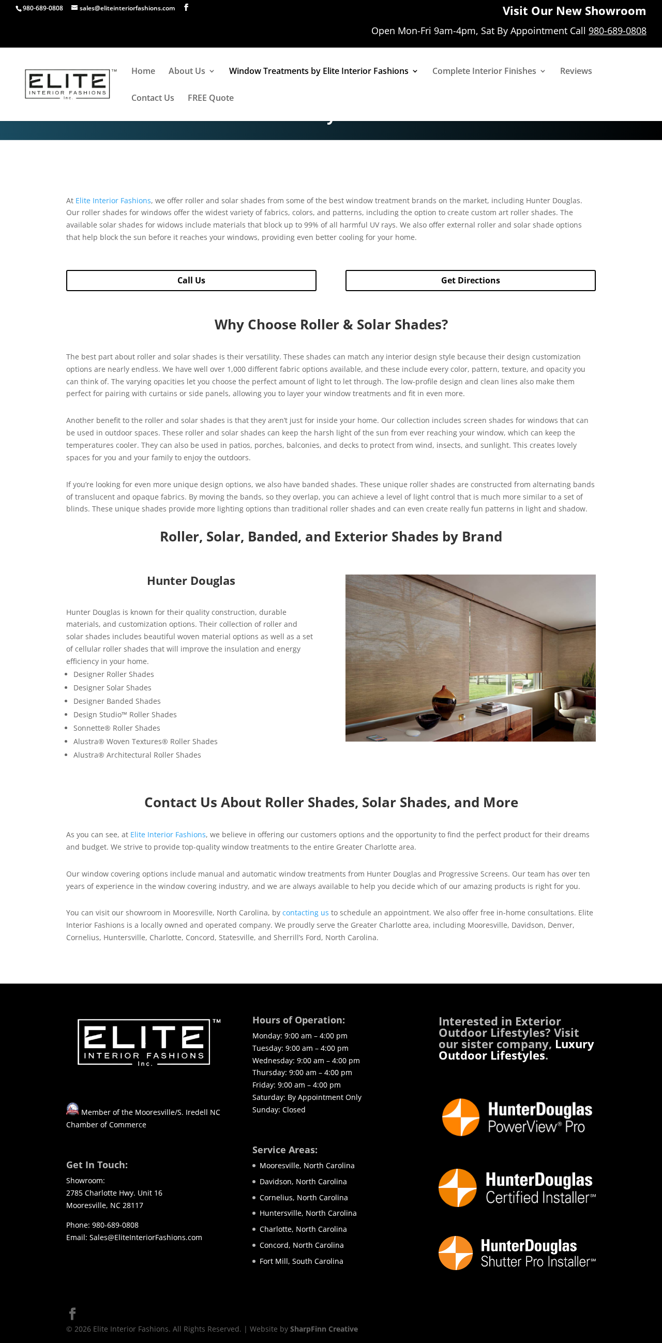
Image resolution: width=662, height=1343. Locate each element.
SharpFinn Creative (324, 1329)
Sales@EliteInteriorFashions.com (145, 1237)
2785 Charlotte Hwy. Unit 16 (114, 1193)
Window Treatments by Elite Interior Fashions (319, 72)
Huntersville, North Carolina (308, 1213)
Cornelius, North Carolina (304, 1197)
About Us (187, 72)
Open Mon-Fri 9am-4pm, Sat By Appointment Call (480, 31)
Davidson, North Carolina (303, 1181)
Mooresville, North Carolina (307, 1165)
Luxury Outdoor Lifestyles (516, 1049)
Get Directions (470, 280)
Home (143, 72)
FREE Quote (211, 98)
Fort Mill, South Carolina (301, 1261)
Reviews (576, 72)
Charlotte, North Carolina (303, 1229)
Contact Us (152, 98)
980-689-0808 (617, 31)
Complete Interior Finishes (484, 72)
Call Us (191, 280)
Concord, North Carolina (302, 1245)
